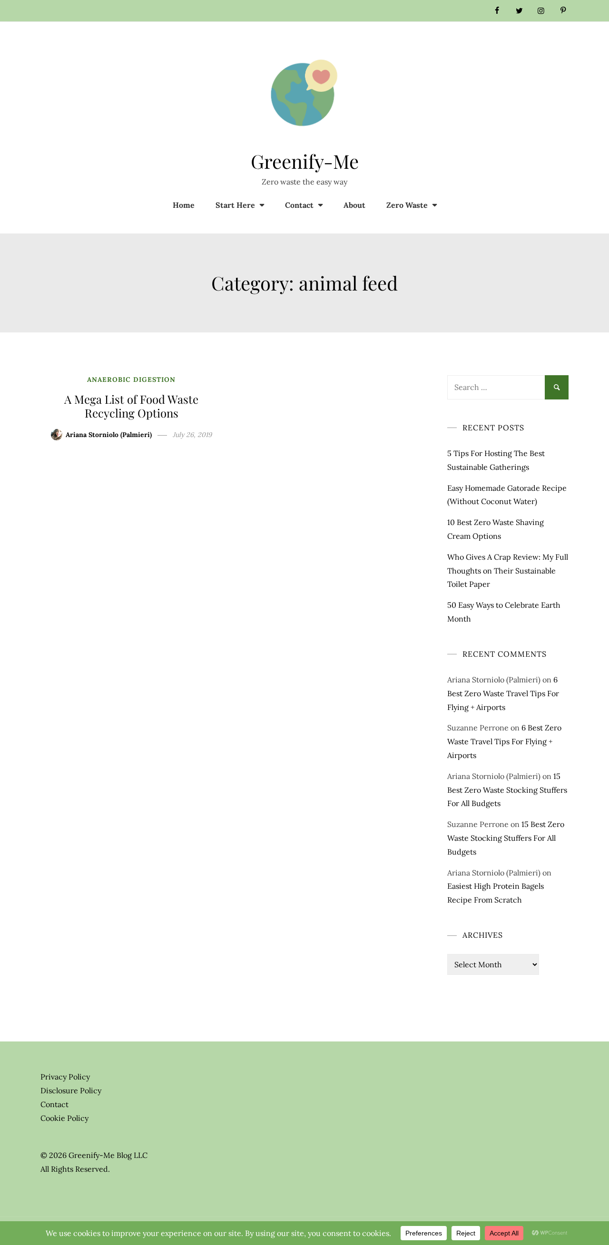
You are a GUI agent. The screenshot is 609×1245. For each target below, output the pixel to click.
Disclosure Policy (70, 1090)
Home (184, 205)
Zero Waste (407, 205)
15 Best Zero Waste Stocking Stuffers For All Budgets (507, 789)
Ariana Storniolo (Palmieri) (109, 434)
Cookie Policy (64, 1118)
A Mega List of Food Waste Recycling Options (131, 405)
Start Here (235, 205)
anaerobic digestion (131, 379)
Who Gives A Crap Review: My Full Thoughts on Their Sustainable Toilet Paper (507, 570)
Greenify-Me (305, 161)
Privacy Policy (65, 1076)
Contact (299, 205)
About (354, 205)
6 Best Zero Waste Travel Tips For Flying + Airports (503, 693)
